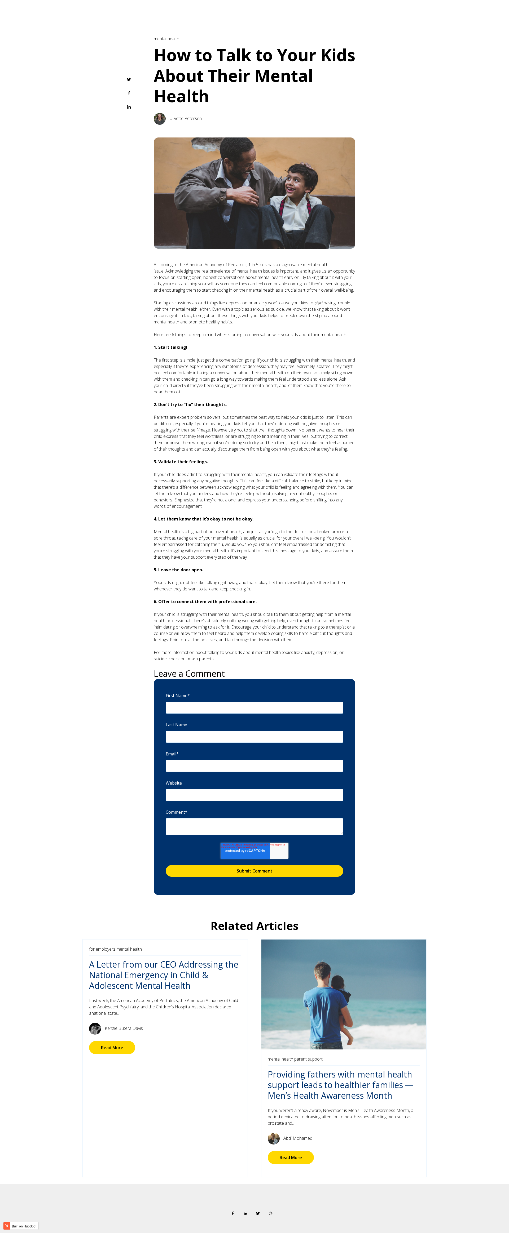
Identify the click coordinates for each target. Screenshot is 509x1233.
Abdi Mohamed (297, 1138)
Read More (112, 1048)
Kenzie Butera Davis (124, 1028)
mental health (166, 39)
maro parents (201, 659)
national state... (105, 1013)
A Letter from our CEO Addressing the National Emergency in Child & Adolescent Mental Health (163, 975)
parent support (308, 1059)
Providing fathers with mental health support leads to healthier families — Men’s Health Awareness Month (341, 1085)
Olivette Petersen (185, 118)
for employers (102, 949)
